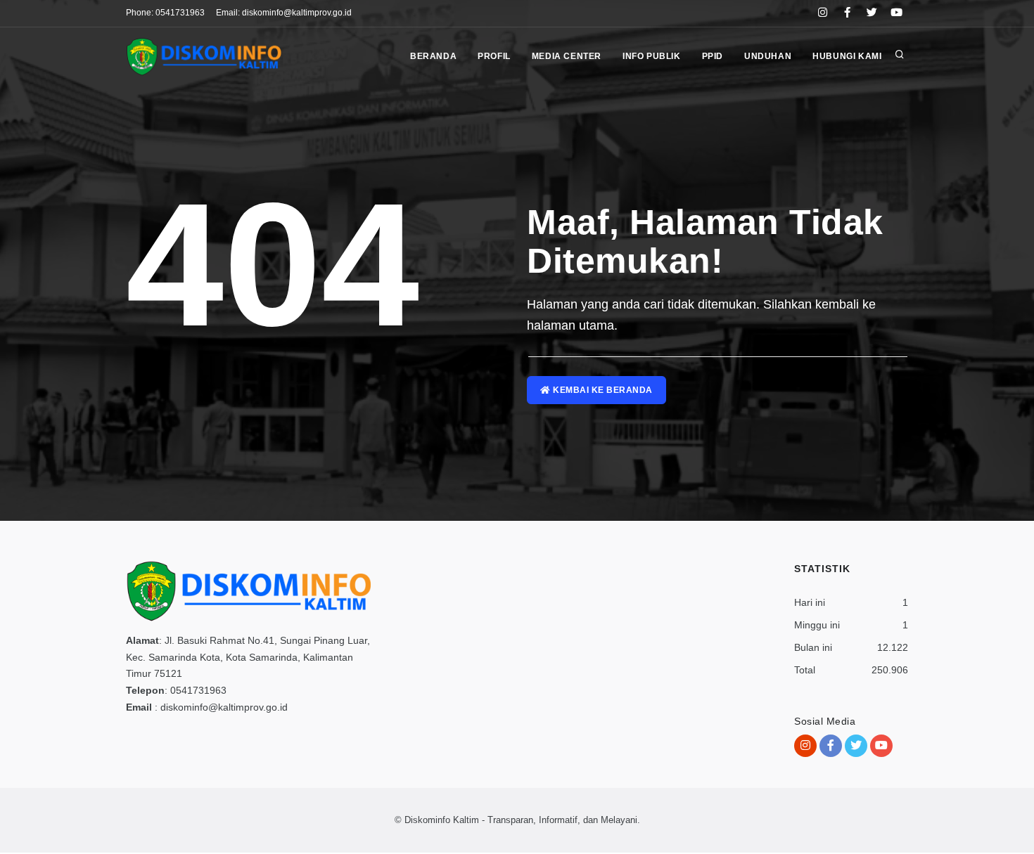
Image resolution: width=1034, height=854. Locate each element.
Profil (494, 56)
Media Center (566, 56)
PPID (712, 56)
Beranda (433, 56)
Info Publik (652, 56)
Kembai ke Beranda (602, 390)
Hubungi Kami (846, 56)
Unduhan (767, 56)
